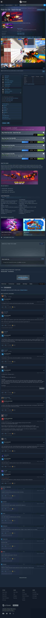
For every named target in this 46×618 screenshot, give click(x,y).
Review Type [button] (3, 283)
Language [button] (18, 283)
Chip (5, 295)
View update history (5, 115)
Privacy (23, 592)
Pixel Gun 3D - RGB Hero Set (13, 154)
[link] (33, 142)
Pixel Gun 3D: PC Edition (14, 8)
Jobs (14, 594)
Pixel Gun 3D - (14, 156)
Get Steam (34, 592)
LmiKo (5, 438)
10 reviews (10, 296)
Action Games (7, 8)
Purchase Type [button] (11, 283)
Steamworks (4, 596)
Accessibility (24, 594)
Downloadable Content (23, 8)
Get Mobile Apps (35, 594)
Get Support (35, 596)
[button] (2, 5)
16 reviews (10, 351)
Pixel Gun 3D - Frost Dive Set (13, 139)
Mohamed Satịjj (7, 397)
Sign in (2, 70)
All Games (2, 8)
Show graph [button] (41, 283)
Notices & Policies (25, 596)
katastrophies (6, 455)
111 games (5, 398)
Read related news (5, 117)
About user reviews (4, 271)
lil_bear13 (6, 350)
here (20, 262)
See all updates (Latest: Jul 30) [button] (9, 237)
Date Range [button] (25, 283)
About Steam (4, 592)
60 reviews (5, 456)
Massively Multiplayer (14, 98)
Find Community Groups (6, 118)
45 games (5, 351)
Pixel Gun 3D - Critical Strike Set (37, 146)
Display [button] (31, 283)
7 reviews (5, 416)
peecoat (5, 366)
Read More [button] (42, 388)
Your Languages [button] (7, 287)
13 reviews (5, 313)
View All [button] (43, 217)
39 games (5, 296)
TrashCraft (6, 331)
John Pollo (6, 311)
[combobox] (31, 5)
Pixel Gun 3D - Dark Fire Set (24, 139)
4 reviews (10, 398)
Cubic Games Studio (20, 33)
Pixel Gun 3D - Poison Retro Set (25, 146)
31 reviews (5, 367)
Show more (20, 156)
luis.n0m (5, 470)
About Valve (15, 592)
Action (6, 98)
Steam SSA (4, 594)
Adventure (8, 98)
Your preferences (11, 271)
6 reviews (5, 439)
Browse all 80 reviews (23, 577)
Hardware (15, 596)
